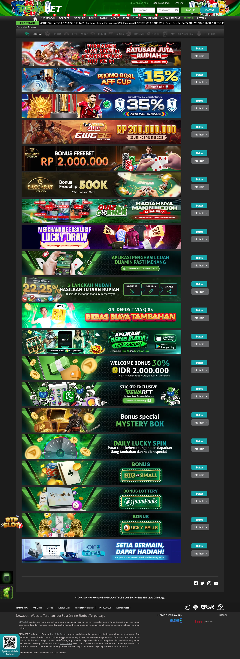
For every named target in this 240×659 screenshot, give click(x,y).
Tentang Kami (22, 607)
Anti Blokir (37, 607)
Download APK (140, 2)
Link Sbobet (66, 643)
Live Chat (179, 2)
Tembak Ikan (150, 18)
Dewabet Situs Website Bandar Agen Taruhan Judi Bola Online (37, 8)
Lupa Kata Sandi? (161, 2)
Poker (92, 18)
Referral (202, 18)
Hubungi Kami (196, 2)
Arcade (115, 18)
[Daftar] (195, 43)
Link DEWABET (104, 607)
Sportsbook (48, 18)
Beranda (21, 27)
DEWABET (23, 621)
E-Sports (64, 18)
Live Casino (79, 18)
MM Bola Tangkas (170, 18)
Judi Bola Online (58, 634)
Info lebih (199, 56)
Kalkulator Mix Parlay (84, 607)
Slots (136, 18)
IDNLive (103, 18)
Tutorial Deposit (123, 607)
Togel (126, 18)
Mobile (50, 607)
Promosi (189, 18)
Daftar (209, 10)
